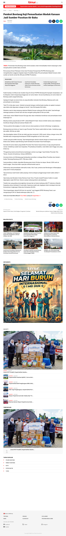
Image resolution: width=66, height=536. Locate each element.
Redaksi (25, 516)
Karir (4, 518)
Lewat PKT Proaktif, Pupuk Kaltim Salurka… (15, 372)
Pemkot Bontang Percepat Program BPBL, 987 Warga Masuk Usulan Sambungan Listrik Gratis (52, 83)
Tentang (5, 516)
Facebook (7, 524)
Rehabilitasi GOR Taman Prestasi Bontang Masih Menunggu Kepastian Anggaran (13, 83)
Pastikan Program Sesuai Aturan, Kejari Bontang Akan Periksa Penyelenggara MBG (32, 252)
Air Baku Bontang (8, 199)
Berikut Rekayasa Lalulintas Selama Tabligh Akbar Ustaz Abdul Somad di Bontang (49, 211)
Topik (7, 471)
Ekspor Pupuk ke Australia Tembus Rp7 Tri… (21, 396)
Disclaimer (45, 516)
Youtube (7, 527)
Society (5, 329)
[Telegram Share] (57, 21)
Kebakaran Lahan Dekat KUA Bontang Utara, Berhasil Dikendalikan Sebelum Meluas (52, 234)
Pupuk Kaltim (9, 468)
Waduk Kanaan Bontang (30, 199)
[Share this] (50, 21)
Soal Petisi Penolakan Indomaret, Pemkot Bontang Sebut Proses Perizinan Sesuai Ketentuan (12, 252)
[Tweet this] (53, 21)
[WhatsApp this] (61, 21)
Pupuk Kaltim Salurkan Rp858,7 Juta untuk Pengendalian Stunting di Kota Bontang (26, 6)
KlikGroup (25, 518)
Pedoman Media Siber (47, 518)
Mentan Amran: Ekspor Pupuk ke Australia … (21, 402)
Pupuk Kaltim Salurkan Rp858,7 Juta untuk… (21, 377)
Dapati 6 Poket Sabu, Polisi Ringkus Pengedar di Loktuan (16, 210)
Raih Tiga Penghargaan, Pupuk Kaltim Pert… (21, 389)
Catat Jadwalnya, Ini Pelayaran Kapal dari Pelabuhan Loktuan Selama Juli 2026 (11, 234)
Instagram (45, 524)
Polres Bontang (10, 460)
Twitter (25, 524)
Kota (7, 465)
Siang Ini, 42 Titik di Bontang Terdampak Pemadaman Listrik (52, 251)
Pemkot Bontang (19, 199)
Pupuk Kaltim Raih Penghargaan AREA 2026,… (21, 383)
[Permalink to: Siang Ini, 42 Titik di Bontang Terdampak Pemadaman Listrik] (53, 244)
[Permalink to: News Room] (5, 21)
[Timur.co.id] (33, 2)
